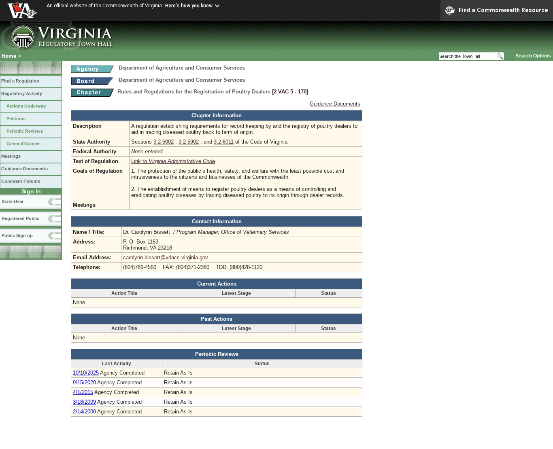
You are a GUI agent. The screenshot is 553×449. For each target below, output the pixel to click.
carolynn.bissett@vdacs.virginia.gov (165, 257)
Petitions (16, 118)
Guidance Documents (24, 168)
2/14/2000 (84, 412)
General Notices (23, 143)
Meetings (11, 156)
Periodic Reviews (24, 131)
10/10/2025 (86, 373)
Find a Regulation (20, 80)
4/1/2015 (83, 392)
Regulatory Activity (21, 93)
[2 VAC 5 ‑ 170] (290, 92)
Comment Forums (20, 181)
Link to (173, 161)
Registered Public (20, 218)
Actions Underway (26, 106)
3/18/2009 (84, 402)
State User (12, 201)
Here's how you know (189, 5)
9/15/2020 (84, 382)
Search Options (533, 55)
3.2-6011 (224, 142)
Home (9, 56)
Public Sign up (17, 235)
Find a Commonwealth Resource (503, 10)
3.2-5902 (189, 142)
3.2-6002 (163, 142)
